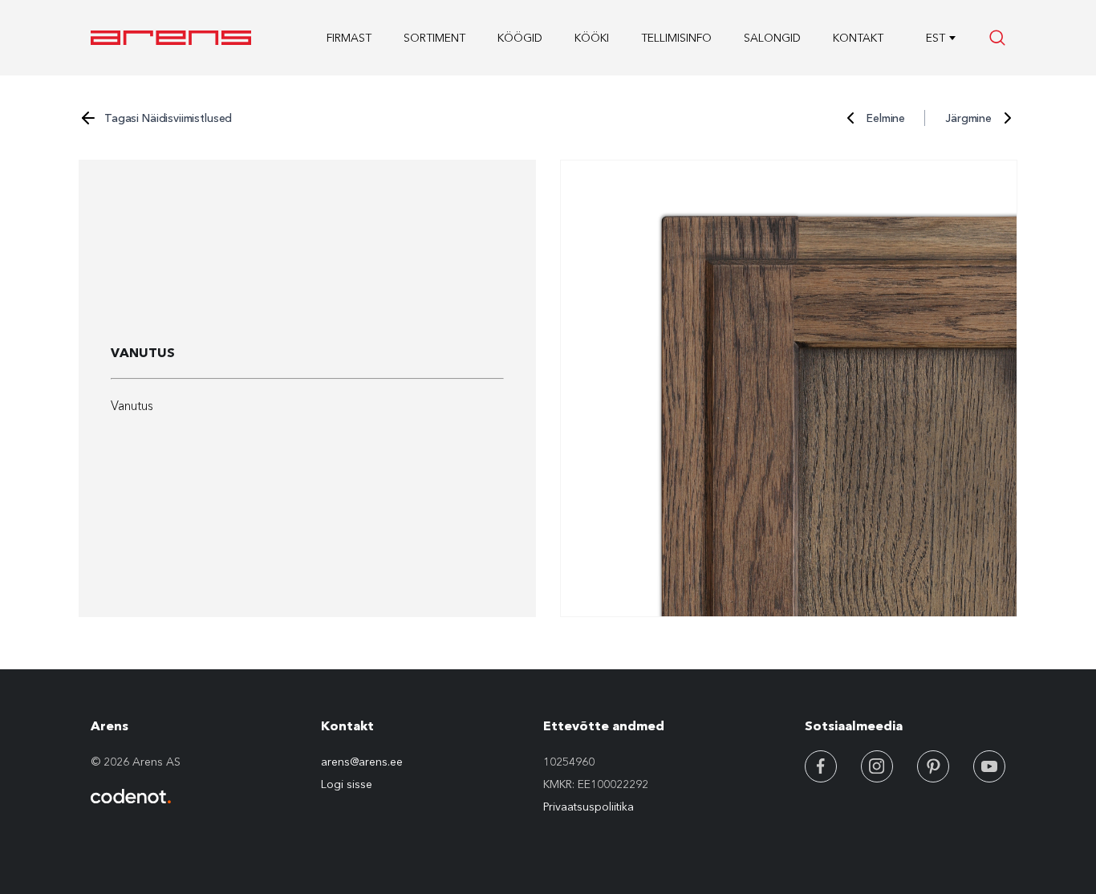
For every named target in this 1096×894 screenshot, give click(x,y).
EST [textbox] (935, 37)
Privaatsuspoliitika (588, 806)
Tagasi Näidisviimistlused (168, 118)
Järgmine (968, 118)
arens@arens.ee (362, 761)
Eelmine (886, 118)
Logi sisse (346, 784)
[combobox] (935, 37)
